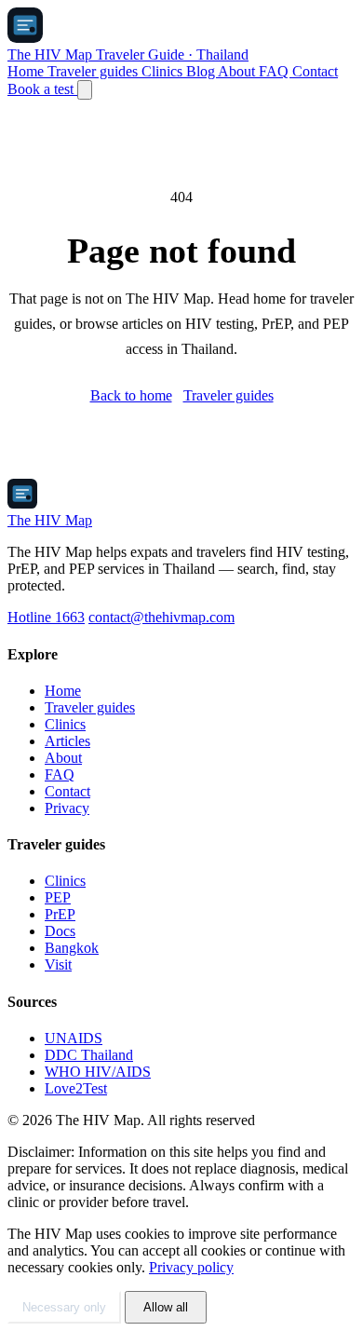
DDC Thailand (89, 1055)
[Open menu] (84, 90)
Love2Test (76, 1088)
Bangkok (72, 948)
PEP (58, 897)
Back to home (131, 395)
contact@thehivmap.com (161, 617)
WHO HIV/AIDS (98, 1072)
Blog (202, 71)
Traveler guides (94, 71)
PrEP (60, 914)
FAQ (275, 71)
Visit (58, 964)
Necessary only (64, 1307)
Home (27, 71)
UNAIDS (73, 1038)
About (238, 71)
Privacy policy (191, 1267)
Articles (67, 741)
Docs (60, 931)
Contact (315, 71)
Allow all (165, 1307)
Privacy (67, 808)
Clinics (163, 71)
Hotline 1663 (46, 617)
